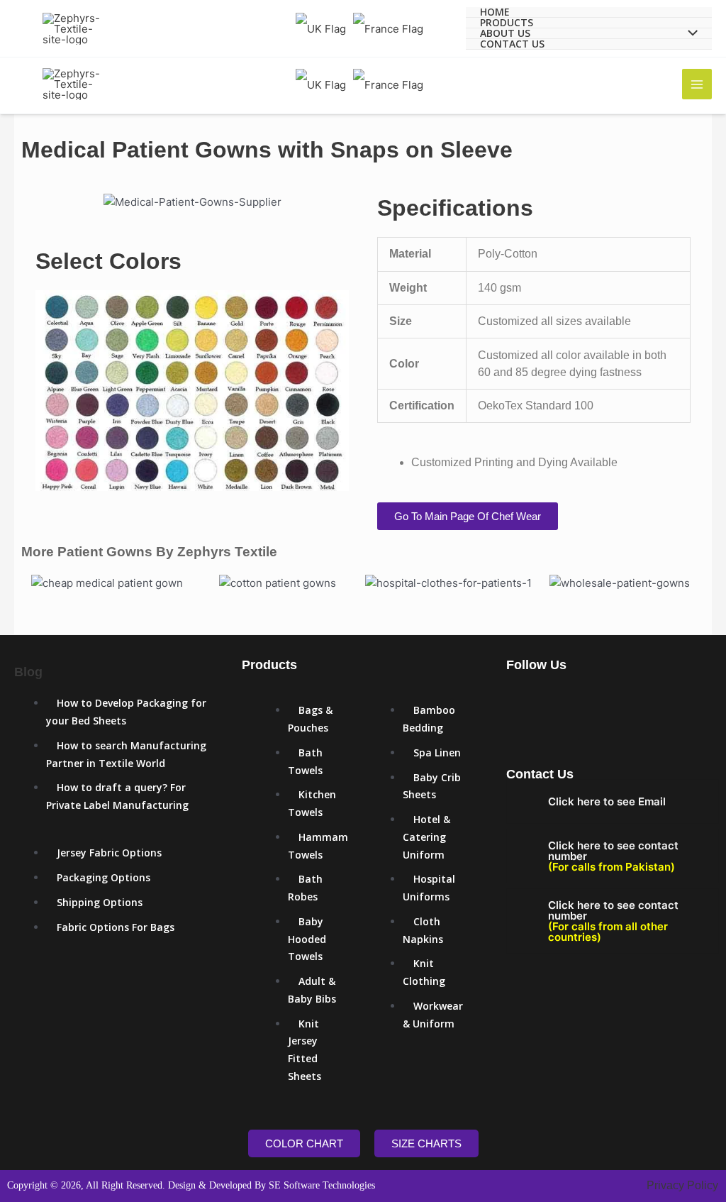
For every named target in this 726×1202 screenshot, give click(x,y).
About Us (505, 33)
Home (495, 12)
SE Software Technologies (322, 1185)
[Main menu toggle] (697, 84)
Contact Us (512, 44)
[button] (49, 202)
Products (506, 23)
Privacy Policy (682, 1185)
